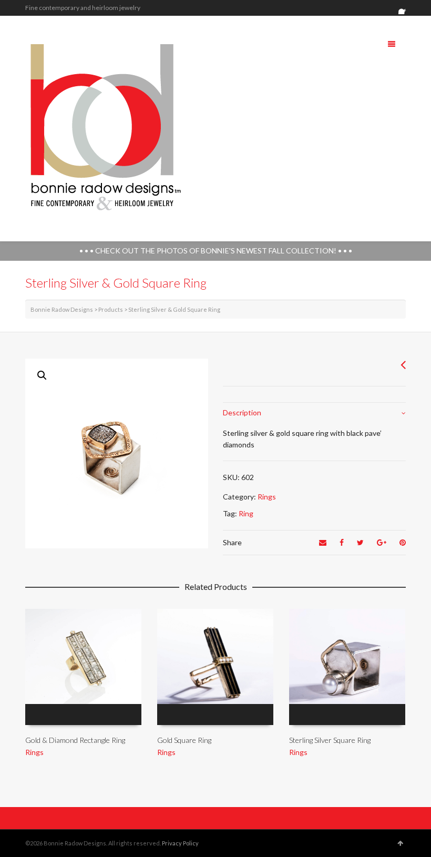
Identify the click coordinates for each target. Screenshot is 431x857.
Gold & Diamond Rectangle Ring (75, 740)
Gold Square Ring (184, 740)
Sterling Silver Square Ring (330, 740)
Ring (246, 513)
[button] (42, 375)
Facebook (404, 8)
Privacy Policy (180, 843)
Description (242, 412)
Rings (267, 496)
